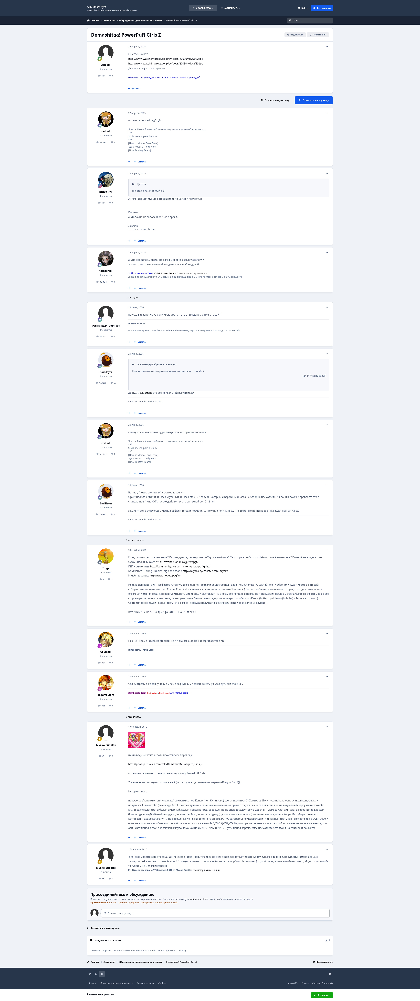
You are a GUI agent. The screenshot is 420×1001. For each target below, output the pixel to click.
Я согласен (323, 995)
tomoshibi (106, 271)
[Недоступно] (136, 734)
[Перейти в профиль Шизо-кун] (106, 179)
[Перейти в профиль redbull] (106, 119)
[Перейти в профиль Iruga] (106, 556)
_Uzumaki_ (106, 652)
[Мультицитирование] (129, 161)
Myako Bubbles (106, 745)
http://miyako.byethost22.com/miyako (205, 571)
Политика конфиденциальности (116, 983)
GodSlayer (106, 372)
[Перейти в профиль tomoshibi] (106, 258)
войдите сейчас (199, 899)
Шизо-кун (106, 191)
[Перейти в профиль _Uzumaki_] (106, 639)
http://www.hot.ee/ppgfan (165, 575)
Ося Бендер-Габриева (106, 325)
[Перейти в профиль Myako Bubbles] (106, 733)
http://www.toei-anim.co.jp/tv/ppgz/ (177, 562)
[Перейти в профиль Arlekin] (106, 52)
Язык (92, 983)
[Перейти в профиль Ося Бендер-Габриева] (106, 313)
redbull (106, 131)
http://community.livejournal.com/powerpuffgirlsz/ (180, 566)
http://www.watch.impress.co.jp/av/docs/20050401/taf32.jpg (165, 59)
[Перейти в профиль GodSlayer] (106, 360)
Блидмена (146, 392)
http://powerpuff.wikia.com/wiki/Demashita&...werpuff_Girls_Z (165, 764)
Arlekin (106, 65)
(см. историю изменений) (206, 870)
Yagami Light (106, 695)
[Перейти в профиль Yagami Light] (106, 682)
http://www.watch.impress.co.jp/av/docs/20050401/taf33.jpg (165, 63)
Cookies (162, 983)
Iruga (106, 568)
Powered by (317, 983)
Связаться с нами (145, 983)
